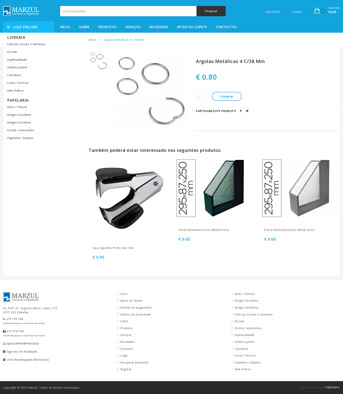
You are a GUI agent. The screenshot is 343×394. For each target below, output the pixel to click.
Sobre (84, 27)
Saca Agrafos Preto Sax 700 (113, 248)
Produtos (107, 27)
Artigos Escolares (19, 115)
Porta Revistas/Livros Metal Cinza (289, 230)
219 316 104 (24, 321)
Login (124, 355)
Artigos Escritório (19, 122)
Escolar (12, 52)
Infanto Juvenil (17, 67)
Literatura (14, 75)
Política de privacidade (135, 314)
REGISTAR (273, 11)
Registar (126, 369)
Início (65, 27)
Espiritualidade (17, 59)
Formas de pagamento (136, 307)
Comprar (226, 96)
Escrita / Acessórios (20, 130)
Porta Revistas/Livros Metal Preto (203, 230)
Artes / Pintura (17, 107)
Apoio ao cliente (192, 27)
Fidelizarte (332, 387)
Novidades (158, 27)
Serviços (133, 27)
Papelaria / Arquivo (20, 138)
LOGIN (297, 11)
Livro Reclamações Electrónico (27, 359)
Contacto (126, 349)
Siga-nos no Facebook (21, 351)
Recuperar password (134, 362)
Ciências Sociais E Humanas (26, 44)
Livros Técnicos (18, 83)
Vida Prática (15, 90)
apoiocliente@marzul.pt (22, 343)
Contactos (226, 27)
